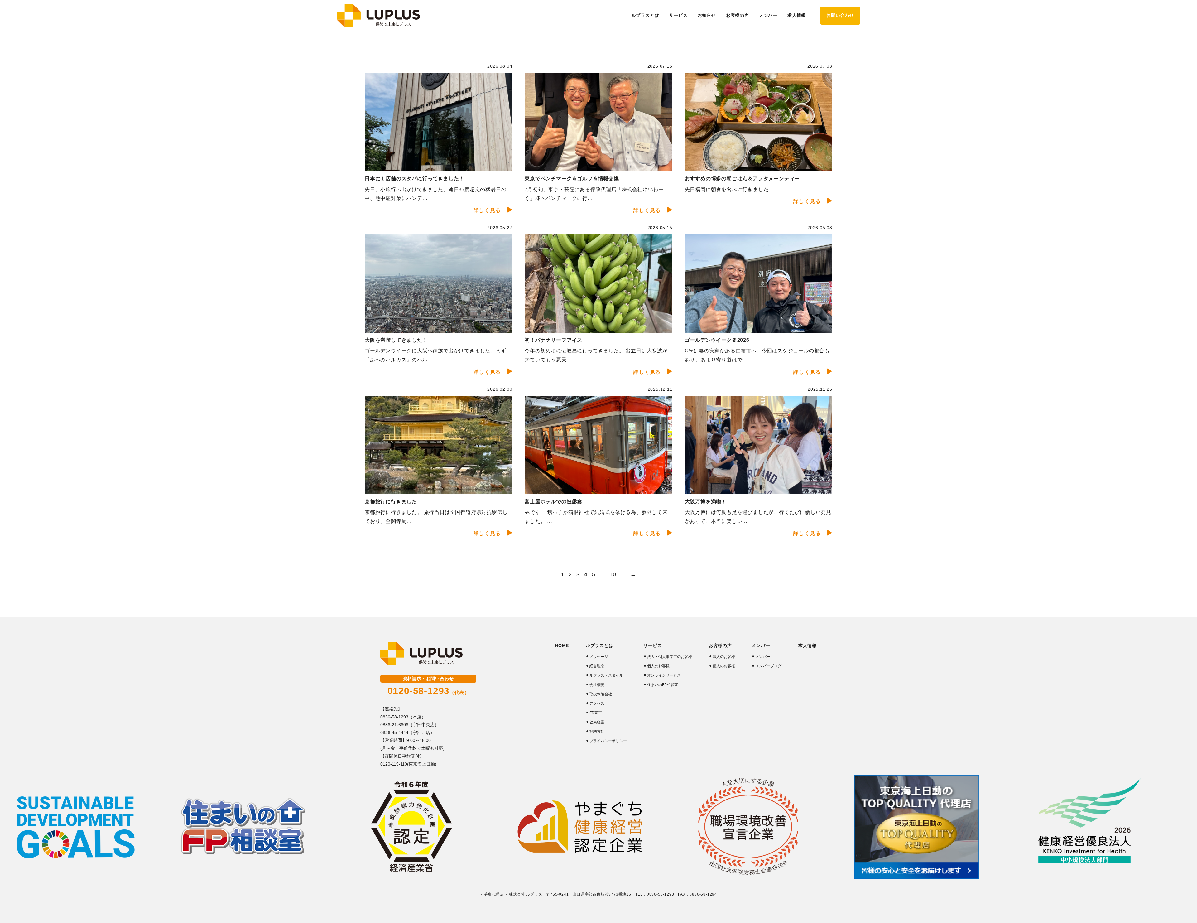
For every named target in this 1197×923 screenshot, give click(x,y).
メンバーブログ (768, 666)
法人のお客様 (724, 657)
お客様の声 (720, 645)
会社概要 (596, 685)
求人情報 (796, 15)
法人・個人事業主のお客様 (669, 657)
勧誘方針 (596, 731)
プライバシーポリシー (608, 741)
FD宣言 (595, 713)
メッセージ (598, 657)
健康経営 (596, 722)
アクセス (596, 703)
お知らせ (707, 15)
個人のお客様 (658, 666)
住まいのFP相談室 (662, 685)
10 (612, 574)
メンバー (762, 657)
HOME (562, 645)
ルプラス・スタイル (606, 675)
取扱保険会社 (600, 694)
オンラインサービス (664, 675)
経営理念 (596, 666)
